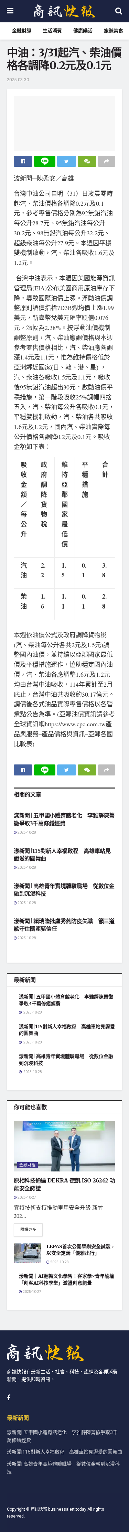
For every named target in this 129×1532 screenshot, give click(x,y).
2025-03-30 (18, 79)
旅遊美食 (113, 30)
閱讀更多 (28, 1230)
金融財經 (21, 30)
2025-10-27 (26, 1197)
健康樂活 (83, 30)
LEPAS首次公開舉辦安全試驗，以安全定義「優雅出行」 (80, 1249)
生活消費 (52, 30)
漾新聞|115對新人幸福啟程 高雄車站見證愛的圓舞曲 (64, 1452)
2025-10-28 (26, 832)
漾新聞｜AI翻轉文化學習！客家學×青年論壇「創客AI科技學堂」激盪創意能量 (66, 1279)
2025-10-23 (59, 1262)
